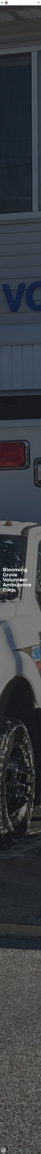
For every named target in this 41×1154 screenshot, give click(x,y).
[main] (20, 579)
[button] (2, 2)
